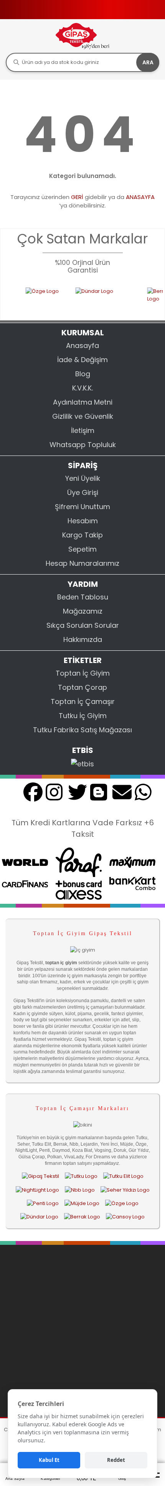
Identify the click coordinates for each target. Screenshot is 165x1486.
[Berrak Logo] (152, 298)
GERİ (77, 197)
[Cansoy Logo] (125, 1216)
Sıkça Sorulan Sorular (82, 625)
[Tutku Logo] (81, 1176)
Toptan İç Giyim (83, 673)
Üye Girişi (82, 492)
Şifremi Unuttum (82, 506)
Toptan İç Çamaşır (83, 701)
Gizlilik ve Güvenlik (82, 416)
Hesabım (83, 521)
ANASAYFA (140, 197)
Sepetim (82, 549)
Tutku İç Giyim (83, 715)
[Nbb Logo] (80, 1190)
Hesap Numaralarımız (82, 563)
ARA (147, 62)
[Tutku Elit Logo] (123, 1176)
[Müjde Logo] (81, 1203)
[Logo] (82, 35)
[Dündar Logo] (99, 298)
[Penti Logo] (43, 1203)
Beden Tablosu (82, 597)
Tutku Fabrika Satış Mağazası (82, 730)
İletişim (82, 430)
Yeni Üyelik (82, 478)
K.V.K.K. (82, 388)
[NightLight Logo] (37, 1190)
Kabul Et (49, 1460)
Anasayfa (82, 345)
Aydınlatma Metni (82, 402)
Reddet (116, 1460)
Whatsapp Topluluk (83, 444)
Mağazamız (82, 611)
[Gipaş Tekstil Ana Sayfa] (40, 1176)
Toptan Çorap (82, 687)
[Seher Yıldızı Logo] (125, 1190)
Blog (82, 374)
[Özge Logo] (38, 298)
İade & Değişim (82, 359)
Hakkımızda (82, 639)
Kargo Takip (82, 535)
